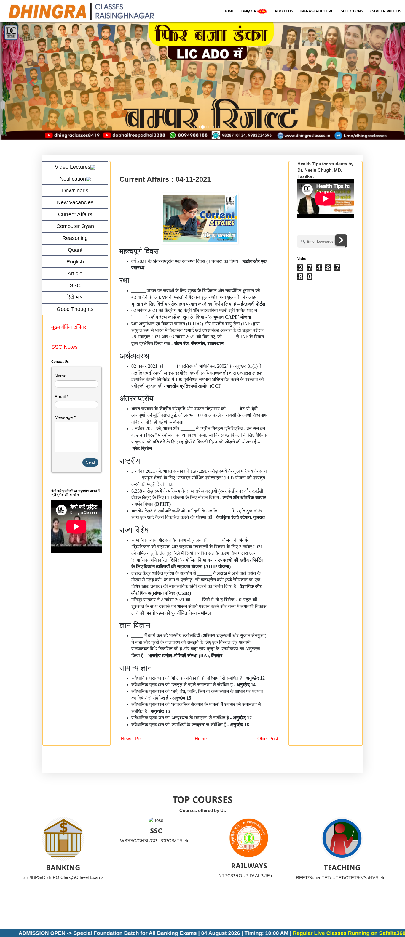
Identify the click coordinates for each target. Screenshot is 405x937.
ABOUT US (284, 11)
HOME (229, 11)
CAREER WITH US (385, 11)
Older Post (267, 738)
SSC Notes (64, 347)
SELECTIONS (352, 11)
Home (201, 738)
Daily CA (249, 11)
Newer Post (132, 738)
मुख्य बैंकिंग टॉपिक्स (70, 327)
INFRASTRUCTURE (317, 11)
